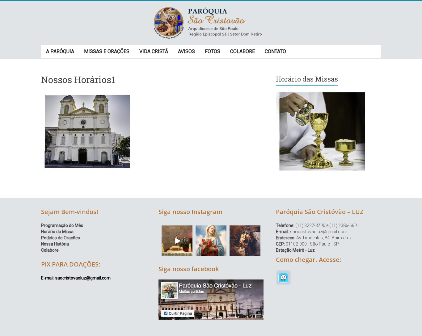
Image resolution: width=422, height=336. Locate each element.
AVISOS (186, 51)
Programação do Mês (62, 225)
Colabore (50, 250)
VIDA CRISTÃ (153, 51)
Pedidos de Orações (60, 237)
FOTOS (212, 51)
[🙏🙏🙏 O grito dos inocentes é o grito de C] (245, 240)
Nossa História (55, 244)
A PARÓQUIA (60, 51)
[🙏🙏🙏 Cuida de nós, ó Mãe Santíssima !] (211, 240)
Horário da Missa (57, 231)
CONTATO (275, 51)
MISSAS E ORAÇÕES (106, 51)
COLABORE (242, 51)
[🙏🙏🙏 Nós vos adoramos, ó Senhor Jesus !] (177, 240)
